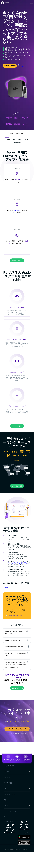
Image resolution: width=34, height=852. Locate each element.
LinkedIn (26, 829)
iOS (28, 136)
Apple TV (7, 136)
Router (14, 139)
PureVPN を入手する (9, 65)
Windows (22, 136)
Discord (21, 829)
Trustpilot (5, 587)
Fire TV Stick (15, 136)
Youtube (13, 832)
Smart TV (20, 139)
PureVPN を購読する (17, 260)
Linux (26, 139)
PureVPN (17, 210)
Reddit (22, 824)
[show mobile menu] (31, 3)
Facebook (8, 827)
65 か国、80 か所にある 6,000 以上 (18, 563)
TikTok (26, 824)
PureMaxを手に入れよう (16, 728)
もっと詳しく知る (17, 486)
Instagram (7, 832)
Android (8, 139)
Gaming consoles (17, 142)
